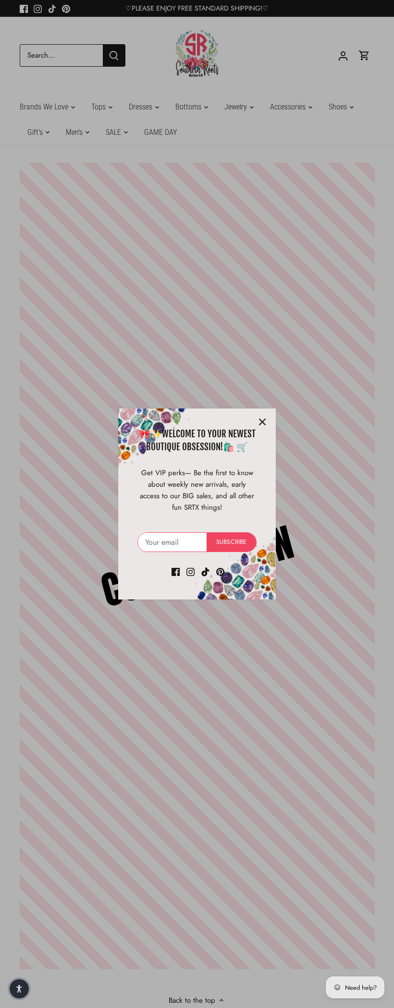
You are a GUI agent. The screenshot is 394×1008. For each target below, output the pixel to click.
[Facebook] (176, 571)
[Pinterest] (220, 571)
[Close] (262, 421)
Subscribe (231, 541)
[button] (19, 988)
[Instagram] (190, 571)
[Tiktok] (205, 571)
